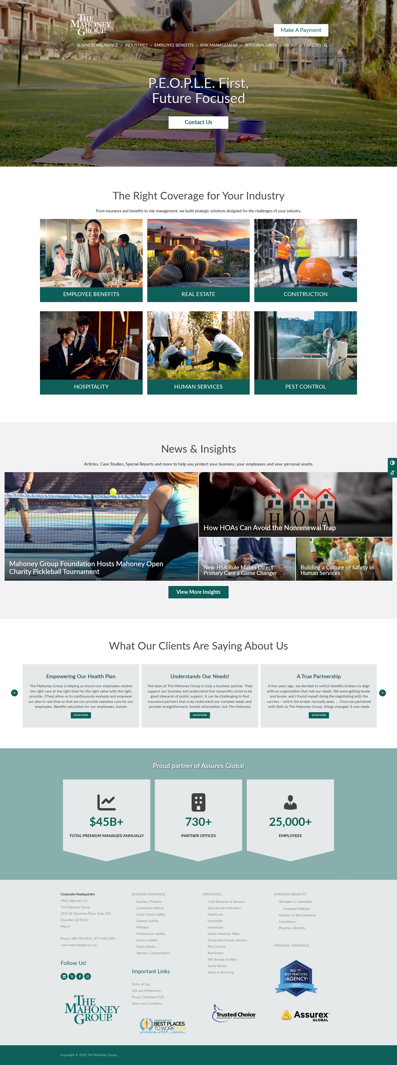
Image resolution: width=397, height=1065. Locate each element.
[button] (325, 45)
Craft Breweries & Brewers (226, 901)
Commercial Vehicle (150, 908)
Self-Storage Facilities (222, 959)
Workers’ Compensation (153, 953)
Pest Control (216, 946)
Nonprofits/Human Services (227, 940)
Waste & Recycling (221, 972)
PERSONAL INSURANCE (291, 945)
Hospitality (215, 921)
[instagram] (87, 976)
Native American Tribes (224, 934)
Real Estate (215, 953)
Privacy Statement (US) (148, 997)
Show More (81, 715)
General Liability (147, 921)
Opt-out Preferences (146, 990)
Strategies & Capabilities (295, 901)
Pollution (142, 927)
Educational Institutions (224, 908)
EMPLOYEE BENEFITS (290, 894)
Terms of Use (141, 984)
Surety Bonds (145, 946)
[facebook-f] (80, 976)
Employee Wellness (297, 909)
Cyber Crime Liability (150, 914)
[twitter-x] (72, 976)
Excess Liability (146, 940)
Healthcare (215, 914)
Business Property (149, 901)
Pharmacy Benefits (292, 928)
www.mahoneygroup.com (79, 945)
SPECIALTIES (212, 894)
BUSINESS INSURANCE (148, 894)
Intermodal (215, 927)
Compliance (287, 921)
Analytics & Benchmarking (297, 915)
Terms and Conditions (147, 1003)
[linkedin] (64, 976)
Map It (65, 926)
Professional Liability (150, 934)
